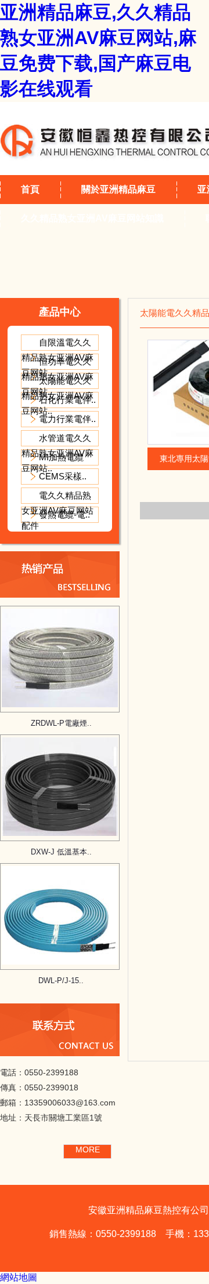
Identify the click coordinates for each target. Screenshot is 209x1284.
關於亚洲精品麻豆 (118, 189)
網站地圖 (18, 1277)
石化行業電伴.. (67, 400)
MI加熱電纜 (61, 457)
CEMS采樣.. (63, 476)
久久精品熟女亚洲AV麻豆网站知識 (92, 218)
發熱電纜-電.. (64, 514)
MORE (87, 1149)
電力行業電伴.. (67, 419)
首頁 (30, 189)
